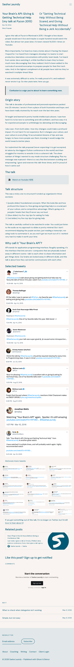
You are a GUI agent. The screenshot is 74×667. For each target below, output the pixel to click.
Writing (24, 651)
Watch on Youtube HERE (22, 179)
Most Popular (7, 28)
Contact (32, 651)
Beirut (47, 659)
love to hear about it (14, 523)
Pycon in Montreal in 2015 (32, 35)
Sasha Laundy (11, 4)
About (5, 651)
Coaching (14, 651)
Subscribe (28, 641)
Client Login (44, 651)
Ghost (39, 659)
